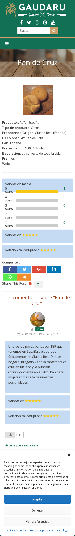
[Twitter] (24, 269)
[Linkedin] (54, 269)
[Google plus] (39, 269)
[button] (69, 455)
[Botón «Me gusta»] (10, 435)
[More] (24, 277)
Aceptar (37, 499)
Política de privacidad (42, 530)
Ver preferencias (37, 521)
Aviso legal (62, 530)
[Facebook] (10, 269)
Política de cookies (17, 530)
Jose (39, 329)
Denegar (38, 510)
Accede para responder (22, 445)
